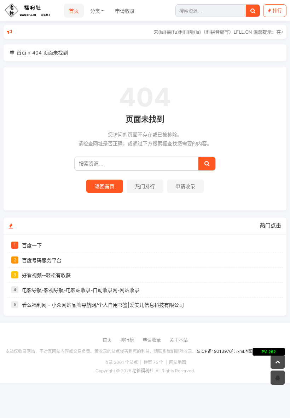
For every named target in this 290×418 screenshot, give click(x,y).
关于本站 (178, 340)
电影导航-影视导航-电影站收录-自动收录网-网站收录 (80, 290)
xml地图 (245, 351)
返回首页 (105, 186)
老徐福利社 (142, 370)
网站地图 (177, 362)
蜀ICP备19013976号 (216, 351)
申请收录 (125, 11)
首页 (74, 11)
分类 (95, 11)
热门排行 (145, 186)
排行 (277, 10)
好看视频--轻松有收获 (46, 275)
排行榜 (127, 340)
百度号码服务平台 (42, 260)
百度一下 (32, 245)
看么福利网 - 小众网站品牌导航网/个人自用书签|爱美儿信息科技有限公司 (103, 305)
